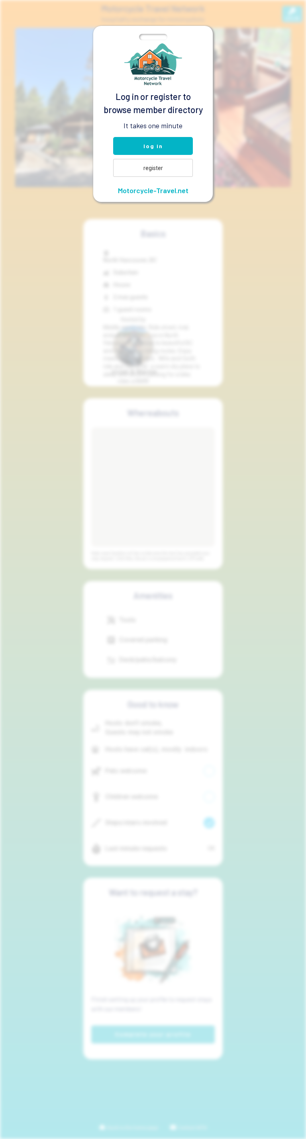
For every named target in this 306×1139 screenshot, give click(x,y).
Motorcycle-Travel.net (153, 190)
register (153, 168)
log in (153, 146)
